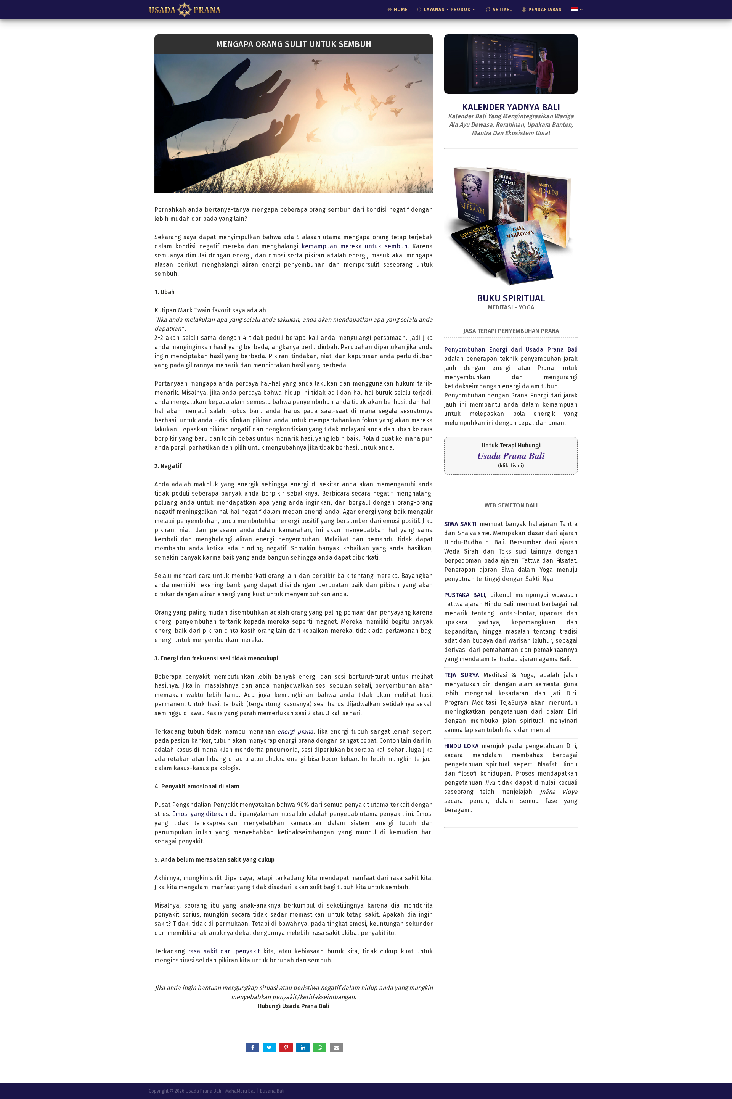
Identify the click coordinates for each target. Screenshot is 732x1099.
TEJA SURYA (461, 675)
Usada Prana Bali (511, 455)
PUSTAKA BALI (464, 595)
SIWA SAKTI (460, 524)
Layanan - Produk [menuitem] (447, 9)
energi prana (295, 731)
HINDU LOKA (461, 746)
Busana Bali (272, 1091)
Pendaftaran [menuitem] (545, 9)
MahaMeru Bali (240, 1091)
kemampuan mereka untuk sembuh (355, 246)
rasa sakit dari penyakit (225, 951)
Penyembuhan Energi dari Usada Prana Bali (511, 349)
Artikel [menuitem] (502, 9)
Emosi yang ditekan (200, 813)
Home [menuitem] (401, 9)
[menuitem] (575, 9)
